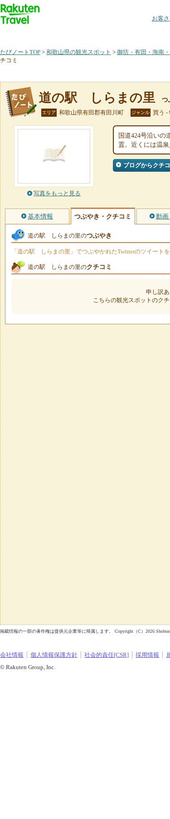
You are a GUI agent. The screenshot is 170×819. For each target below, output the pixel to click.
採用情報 (147, 654)
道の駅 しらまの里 (97, 97)
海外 (69, 33)
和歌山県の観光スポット (78, 52)
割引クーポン (143, 33)
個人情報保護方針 (54, 654)
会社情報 (12, 654)
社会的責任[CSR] (106, 654)
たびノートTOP (20, 52)
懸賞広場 (106, 33)
